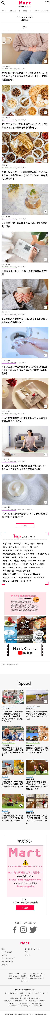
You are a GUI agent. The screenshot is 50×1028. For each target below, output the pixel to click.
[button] (2, 10)
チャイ (25, 547)
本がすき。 (43, 1000)
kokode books (12, 1005)
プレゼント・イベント (32, 949)
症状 (14, 557)
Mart (43, 993)
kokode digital (25, 1005)
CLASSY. (13, 993)
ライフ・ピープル (7, 961)
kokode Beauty (23, 1003)
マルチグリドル (24, 571)
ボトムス (7, 561)
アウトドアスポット (11, 547)
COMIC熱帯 (7, 1000)
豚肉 (24, 560)
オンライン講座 (37, 564)
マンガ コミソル (31, 1000)
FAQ (25, 973)
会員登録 (23, 976)
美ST (22, 995)
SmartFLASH (35, 998)
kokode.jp (12, 1003)
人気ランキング (10, 577)
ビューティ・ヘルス (8, 958)
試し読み (25, 908)
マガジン (12, 10)
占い (26, 952)
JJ (5, 993)
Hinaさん (34, 547)
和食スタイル (15, 998)
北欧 (17, 560)
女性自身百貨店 (36, 1003)
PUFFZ (6, 557)
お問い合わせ (13, 976)
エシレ (19, 550)
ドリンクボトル (10, 567)
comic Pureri (18, 1000)
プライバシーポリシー (35, 978)
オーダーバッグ (36, 567)
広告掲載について (35, 976)
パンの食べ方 (9, 571)
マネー (35, 557)
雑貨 (25, 10)
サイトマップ (25, 981)
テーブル (19, 544)
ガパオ (40, 544)
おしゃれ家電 (25, 577)
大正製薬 (23, 567)
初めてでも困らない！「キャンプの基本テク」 (23, 574)
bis (28, 995)
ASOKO (32, 561)
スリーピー (30, 544)
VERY (21, 993)
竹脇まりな (8, 550)
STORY (29, 993)
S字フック (8, 544)
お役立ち (29, 550)
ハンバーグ (26, 581)
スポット (4, 955)
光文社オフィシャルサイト (16, 978)
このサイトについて (14, 973)
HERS (36, 993)
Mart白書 (4, 965)
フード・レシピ (40, 10)
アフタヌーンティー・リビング (16, 564)
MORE (25, 526)
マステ (42, 561)
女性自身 (25, 998)
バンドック (24, 557)
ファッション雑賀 (11, 581)
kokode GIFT (38, 1005)
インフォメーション (36, 973)
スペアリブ (39, 577)
